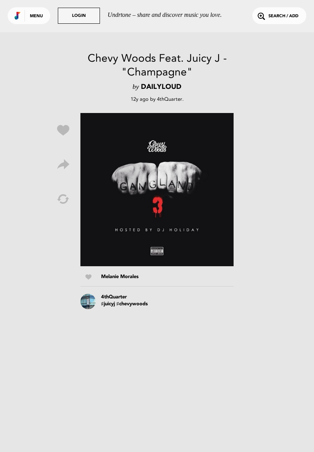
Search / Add (283, 16)
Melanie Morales (120, 276)
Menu (36, 16)
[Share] (63, 164)
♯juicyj (108, 303)
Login (79, 16)
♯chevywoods (132, 303)
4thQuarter (169, 99)
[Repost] (63, 199)
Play (157, 189)
